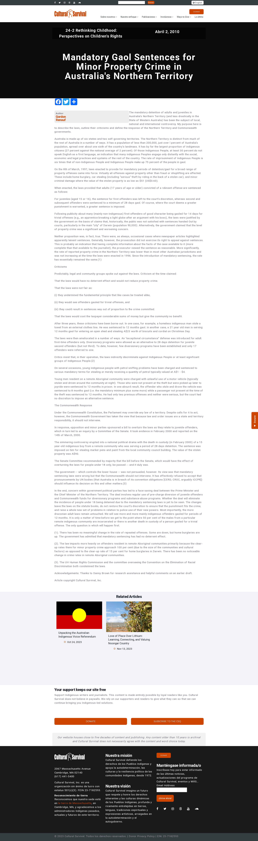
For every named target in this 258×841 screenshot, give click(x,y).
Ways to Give (183, 17)
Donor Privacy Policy (142, 836)
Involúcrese (165, 17)
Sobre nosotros (108, 17)
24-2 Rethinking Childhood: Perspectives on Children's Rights (90, 33)
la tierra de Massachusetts (75, 803)
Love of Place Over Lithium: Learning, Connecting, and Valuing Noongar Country (129, 639)
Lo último (199, 17)
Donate (91, 721)
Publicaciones (148, 17)
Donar (196, 12)
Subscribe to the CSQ (167, 721)
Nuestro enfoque (128, 17)
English (198, 3)
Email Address (166, 785)
